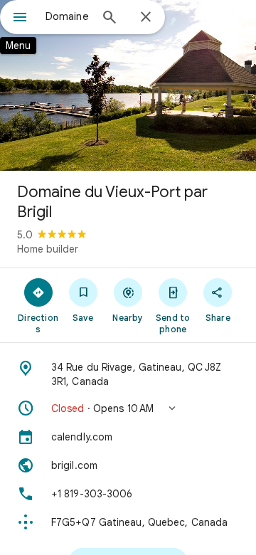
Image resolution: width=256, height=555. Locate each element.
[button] (128, 408)
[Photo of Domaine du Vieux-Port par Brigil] (128, 85)
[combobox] (68, 16)
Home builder (47, 249)
